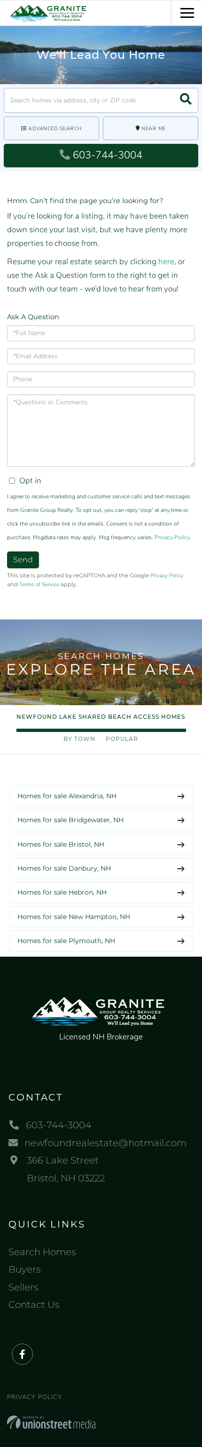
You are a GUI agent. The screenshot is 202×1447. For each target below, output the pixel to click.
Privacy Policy (172, 537)
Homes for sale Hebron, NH (62, 892)
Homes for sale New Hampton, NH (73, 916)
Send (23, 559)
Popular (122, 738)
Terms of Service (39, 584)
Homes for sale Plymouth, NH (66, 940)
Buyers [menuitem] (24, 1269)
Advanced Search (55, 128)
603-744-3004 (107, 155)
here (166, 261)
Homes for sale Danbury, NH (64, 868)
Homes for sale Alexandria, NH (67, 796)
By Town (79, 738)
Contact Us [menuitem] (34, 1304)
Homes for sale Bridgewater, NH (70, 820)
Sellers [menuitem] (23, 1287)
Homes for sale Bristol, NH (60, 844)
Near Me (153, 128)
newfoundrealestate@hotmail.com (105, 1142)
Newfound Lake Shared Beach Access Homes (100, 716)
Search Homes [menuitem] (42, 1252)
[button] (185, 100)
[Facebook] (22, 1354)
